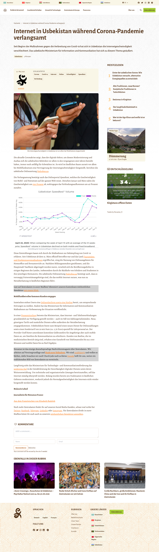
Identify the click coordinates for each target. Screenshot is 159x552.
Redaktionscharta (77, 517)
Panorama (86, 10)
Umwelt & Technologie (53, 10)
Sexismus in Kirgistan (122, 100)
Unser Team (75, 521)
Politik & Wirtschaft (17, 10)
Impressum (75, 528)
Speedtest (81, 74)
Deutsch (36, 518)
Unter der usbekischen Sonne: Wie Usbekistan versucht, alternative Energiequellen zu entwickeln (127, 76)
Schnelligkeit (71, 74)
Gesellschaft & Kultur (34, 10)
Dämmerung (117, 156)
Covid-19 (45, 74)
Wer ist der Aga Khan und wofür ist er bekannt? (129, 119)
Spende (70, 356)
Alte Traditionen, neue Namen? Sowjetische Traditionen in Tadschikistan (126, 89)
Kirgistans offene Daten (119, 203)
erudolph (21, 88)
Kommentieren (21, 448)
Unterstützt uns (149, 10)
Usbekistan (18, 56)
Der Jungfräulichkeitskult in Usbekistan (125, 108)
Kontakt (73, 531)
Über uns (131, 10)
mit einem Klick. (31, 290)
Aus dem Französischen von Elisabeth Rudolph (34, 401)
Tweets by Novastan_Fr (114, 212)
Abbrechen (31, 448)
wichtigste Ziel (20, 368)
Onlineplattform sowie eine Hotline (57, 302)
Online (61, 74)
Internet (53, 74)
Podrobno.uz (42, 171)
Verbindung (38, 79)
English (45, 518)
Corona (36, 74)
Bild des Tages (113, 131)
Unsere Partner (76, 524)
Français (54, 518)
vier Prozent (38, 184)
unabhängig (79, 352)
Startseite (17, 23)
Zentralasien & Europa (72, 10)
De (125, 2)
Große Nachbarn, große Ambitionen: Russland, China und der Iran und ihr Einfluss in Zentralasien (124, 494)
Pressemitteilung (29, 315)
